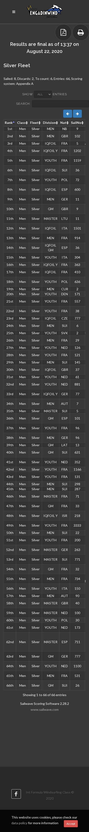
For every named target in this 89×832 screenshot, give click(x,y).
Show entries (44, 94)
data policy (19, 823)
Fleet (34, 123)
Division (49, 123)
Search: (23, 103)
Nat (63, 123)
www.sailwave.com (45, 709)
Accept (70, 823)
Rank (9, 123)
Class (21, 123)
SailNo (76, 123)
